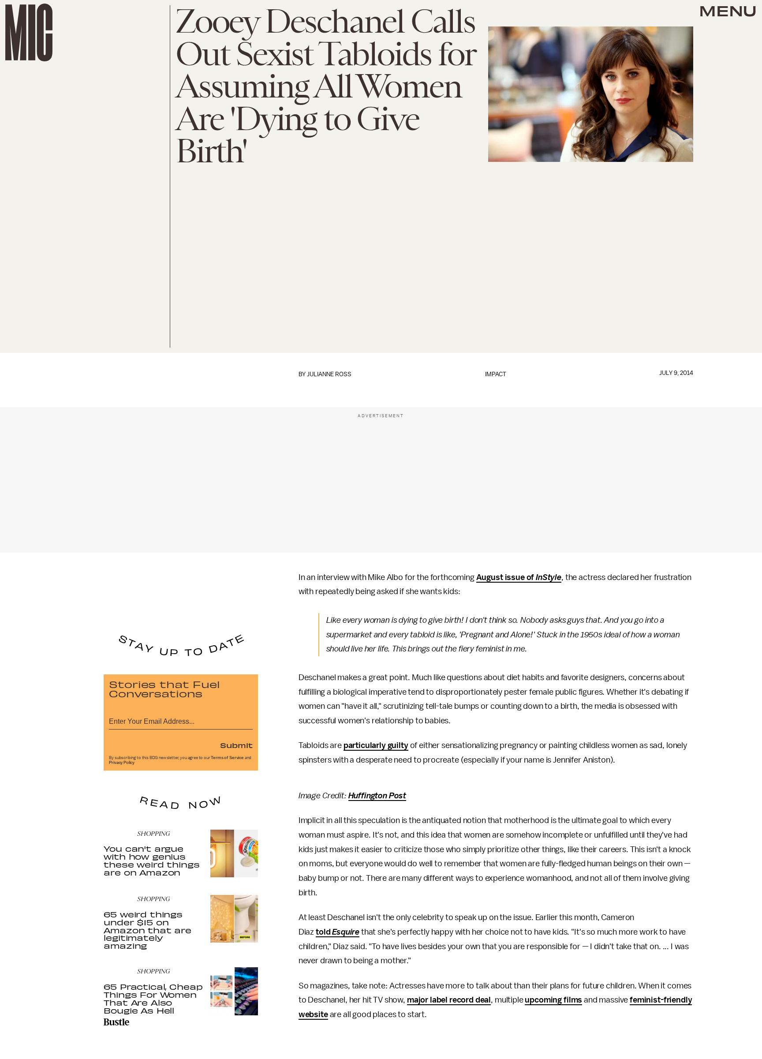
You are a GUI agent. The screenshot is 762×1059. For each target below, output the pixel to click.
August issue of (506, 577)
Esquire (345, 932)
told (324, 932)
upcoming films (553, 999)
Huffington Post (377, 795)
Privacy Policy (121, 762)
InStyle (548, 577)
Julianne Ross (329, 374)
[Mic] (28, 32)
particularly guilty (376, 745)
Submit (236, 745)
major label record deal (449, 999)
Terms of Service (227, 758)
